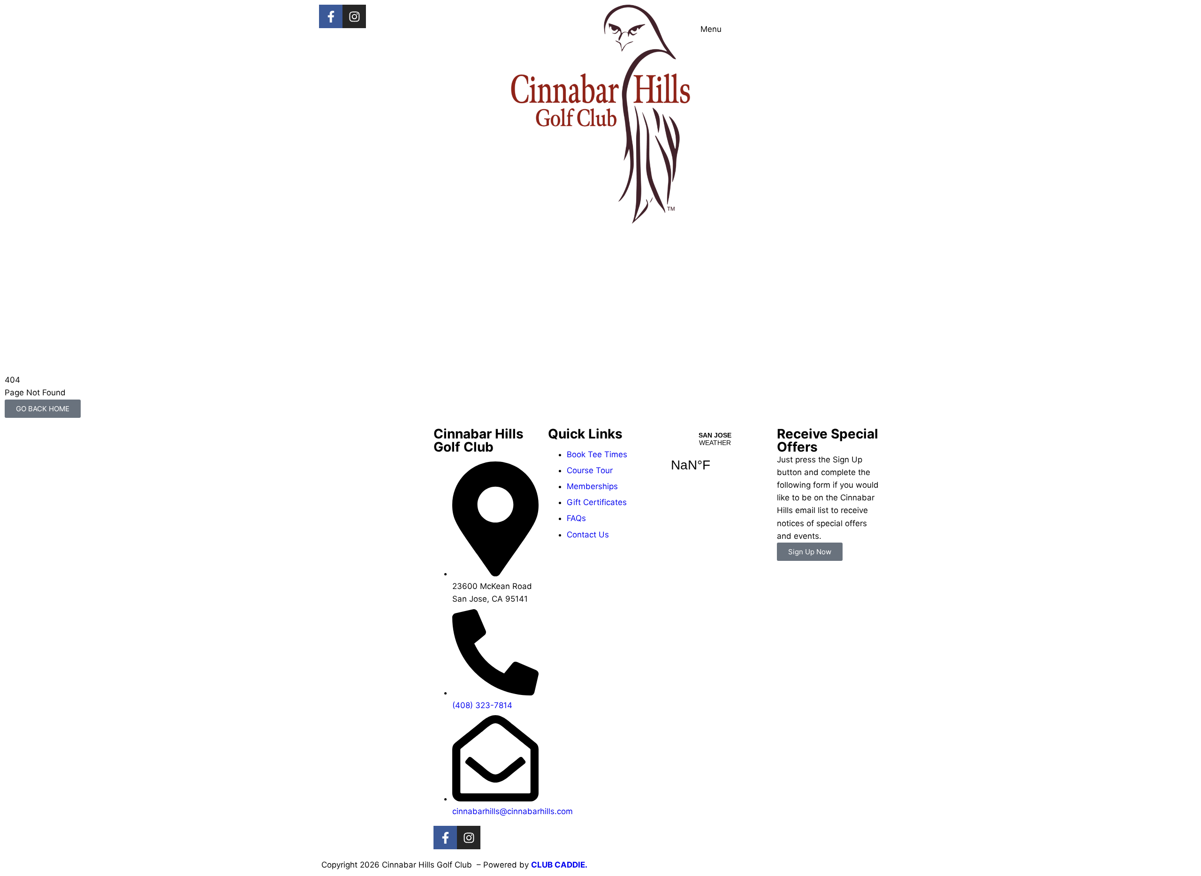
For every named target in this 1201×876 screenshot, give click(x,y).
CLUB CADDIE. (559, 864)
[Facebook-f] (330, 16)
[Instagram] (354, 16)
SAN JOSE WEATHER (715, 457)
